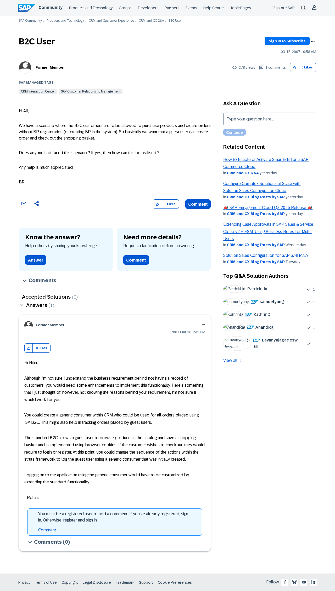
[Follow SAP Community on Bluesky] (294, 582)
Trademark (125, 582)
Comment (198, 204)
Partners (172, 8)
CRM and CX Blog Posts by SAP (256, 197)
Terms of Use (46, 582)
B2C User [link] (175, 20)
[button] (294, 67)
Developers (148, 8)
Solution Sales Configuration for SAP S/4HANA (265, 255)
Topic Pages (240, 8)
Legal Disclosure (97, 582)
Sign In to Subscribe (287, 41)
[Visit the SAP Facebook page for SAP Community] (285, 582)
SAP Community (30, 20)
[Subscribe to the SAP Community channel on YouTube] (304, 582)
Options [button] (313, 42)
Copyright (70, 582)
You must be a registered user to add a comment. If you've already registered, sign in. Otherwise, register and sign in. (113, 517)
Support (146, 582)
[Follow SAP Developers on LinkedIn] (313, 582)
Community (50, 7)
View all (230, 360)
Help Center (213, 8)
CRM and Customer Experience (111, 20)
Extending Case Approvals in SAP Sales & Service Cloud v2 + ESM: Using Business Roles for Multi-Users (268, 231)
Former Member (50, 67)
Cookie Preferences (175, 582)
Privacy (24, 582)
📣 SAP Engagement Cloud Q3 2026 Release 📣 (267, 207)
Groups (125, 8)
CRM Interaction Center (38, 91)
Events (191, 8)
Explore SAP (284, 8)
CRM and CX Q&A (151, 20)
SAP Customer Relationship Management (90, 91)
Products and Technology (91, 8)
